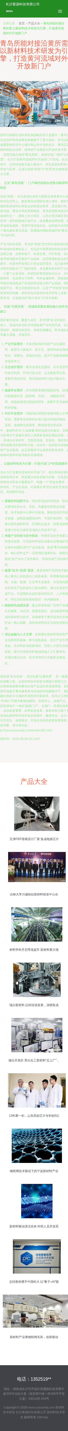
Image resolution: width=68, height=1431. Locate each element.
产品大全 (34, 23)
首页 (22, 23)
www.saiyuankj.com (41, 1407)
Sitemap (42, 1417)
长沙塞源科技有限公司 (31, 1412)
